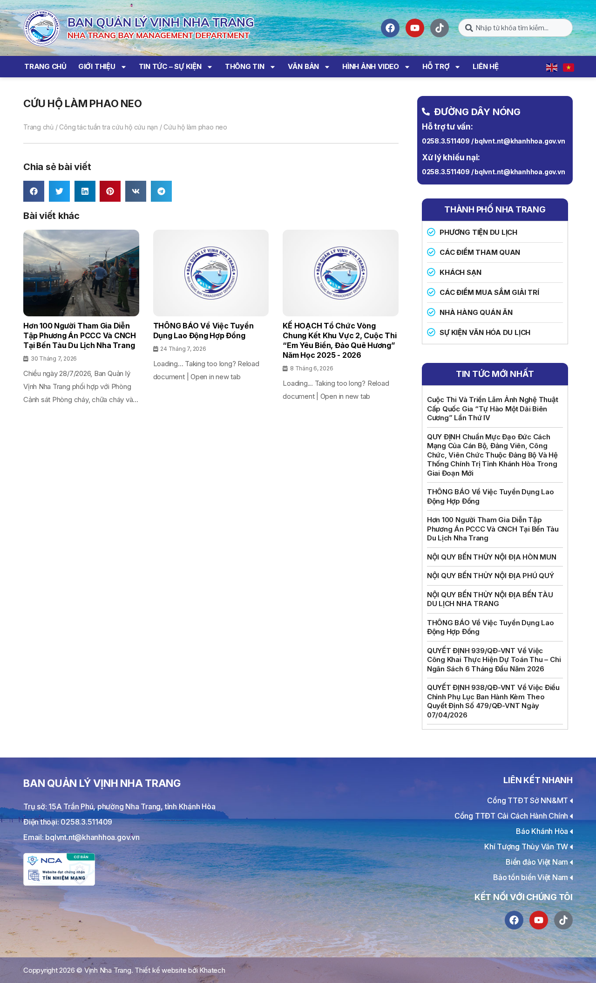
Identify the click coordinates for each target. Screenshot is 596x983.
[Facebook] (390, 28)
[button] (33, 191)
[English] (552, 66)
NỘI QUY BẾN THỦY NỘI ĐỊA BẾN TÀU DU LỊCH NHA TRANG (490, 599)
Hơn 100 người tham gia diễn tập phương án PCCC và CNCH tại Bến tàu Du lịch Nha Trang (493, 528)
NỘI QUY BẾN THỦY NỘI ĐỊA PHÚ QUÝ (490, 575)
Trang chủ (45, 66)
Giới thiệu (96, 66)
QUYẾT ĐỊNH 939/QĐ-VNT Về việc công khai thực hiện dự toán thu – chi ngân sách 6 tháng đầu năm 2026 (494, 659)
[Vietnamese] (569, 66)
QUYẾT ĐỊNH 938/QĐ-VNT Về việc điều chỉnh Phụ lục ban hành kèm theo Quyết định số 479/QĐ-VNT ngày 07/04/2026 (493, 701)
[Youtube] (415, 28)
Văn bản (303, 66)
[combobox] (515, 28)
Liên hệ (485, 66)
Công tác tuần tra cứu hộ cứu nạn (108, 127)
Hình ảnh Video (370, 66)
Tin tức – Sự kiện (170, 66)
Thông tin (244, 66)
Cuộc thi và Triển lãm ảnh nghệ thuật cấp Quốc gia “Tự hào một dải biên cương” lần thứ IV (492, 408)
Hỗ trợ (436, 66)
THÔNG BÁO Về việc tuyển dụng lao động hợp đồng (490, 496)
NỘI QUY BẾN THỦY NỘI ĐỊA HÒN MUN (491, 557)
